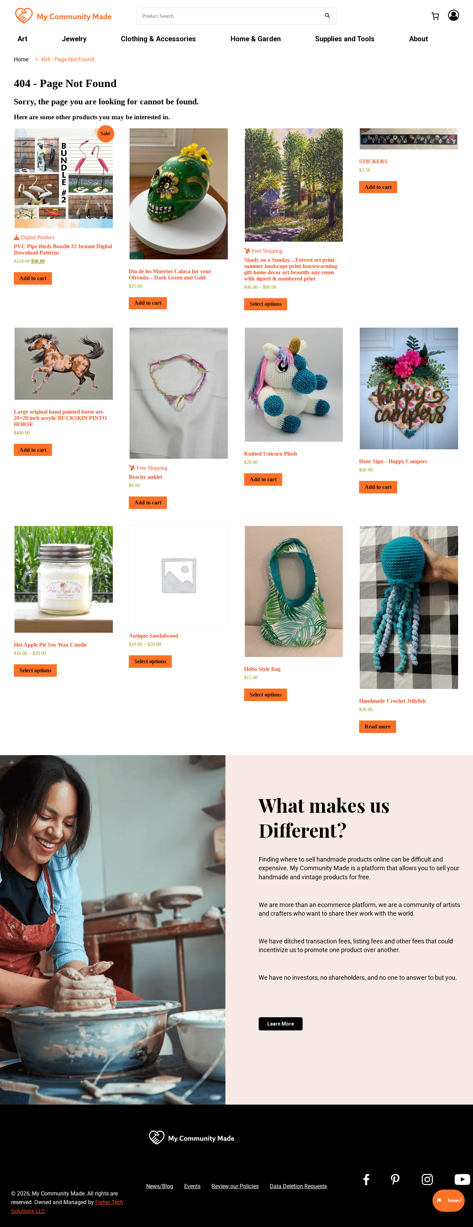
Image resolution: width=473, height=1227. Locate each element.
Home (21, 59)
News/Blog (159, 1186)
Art (22, 39)
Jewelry (74, 39)
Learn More (280, 1024)
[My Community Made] (64, 15)
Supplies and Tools (345, 39)
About (418, 39)
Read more (378, 726)
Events (192, 1186)
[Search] (328, 16)
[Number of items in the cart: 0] (435, 16)
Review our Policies (235, 1186)
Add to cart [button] (32, 278)
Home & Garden (256, 39)
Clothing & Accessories (158, 39)
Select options (266, 304)
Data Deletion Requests (298, 1186)
